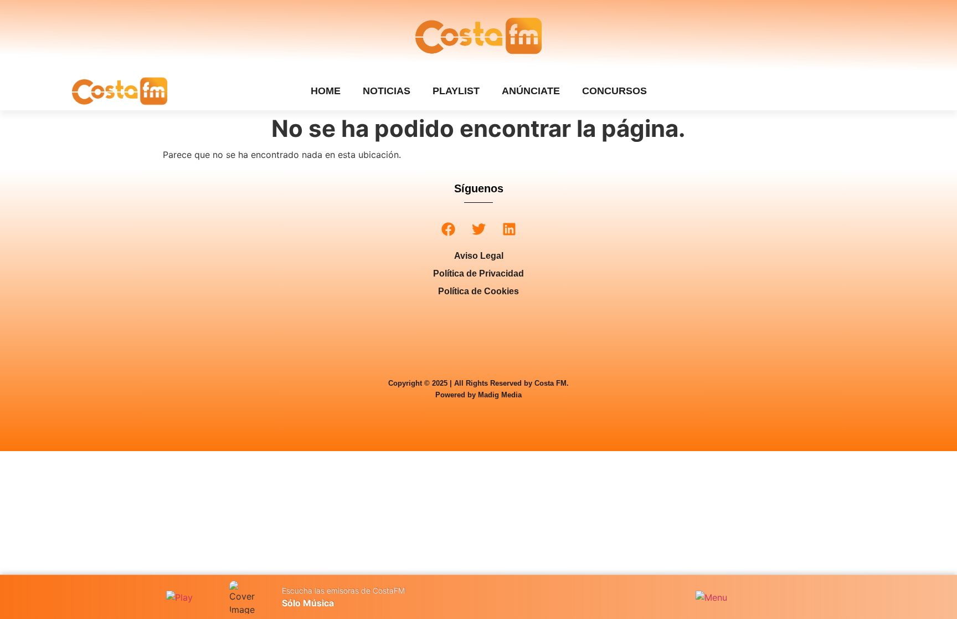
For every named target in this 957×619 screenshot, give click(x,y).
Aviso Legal (478, 255)
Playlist (456, 90)
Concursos (614, 90)
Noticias (386, 90)
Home (326, 90)
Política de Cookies (478, 291)
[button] (448, 229)
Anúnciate (531, 90)
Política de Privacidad (478, 273)
